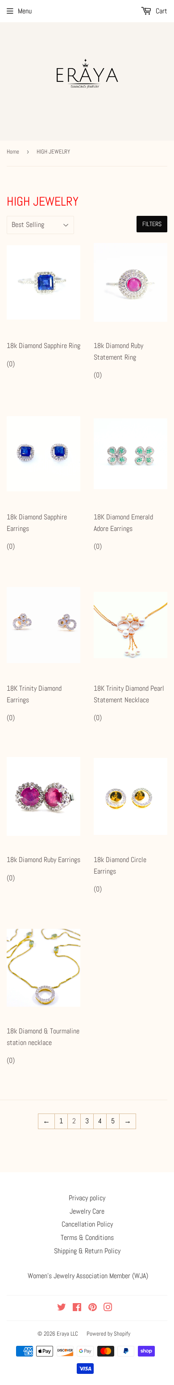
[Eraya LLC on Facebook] (77, 1308)
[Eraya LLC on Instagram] (108, 1308)
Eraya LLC (67, 1333)
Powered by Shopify (108, 1333)
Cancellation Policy (87, 1224)
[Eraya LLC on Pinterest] (92, 1308)
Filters (152, 224)
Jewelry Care (87, 1211)
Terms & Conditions (87, 1237)
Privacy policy (87, 1198)
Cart (160, 11)
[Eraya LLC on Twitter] (61, 1308)
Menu (25, 11)
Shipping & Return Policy (87, 1250)
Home (13, 151)
